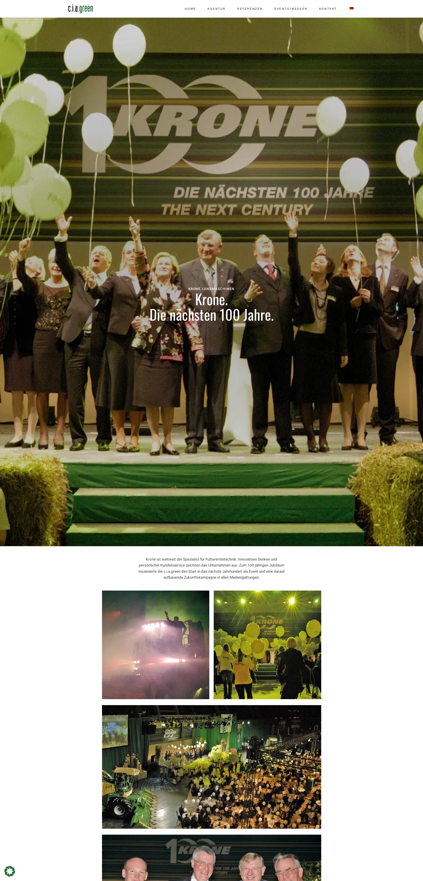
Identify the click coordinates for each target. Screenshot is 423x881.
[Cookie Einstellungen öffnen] (9, 875)
